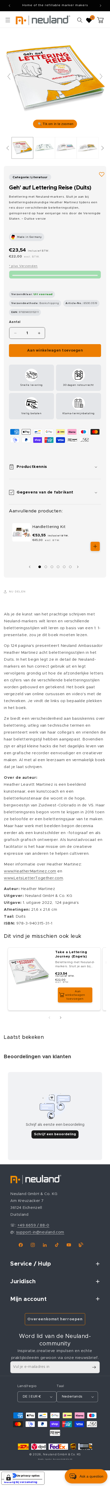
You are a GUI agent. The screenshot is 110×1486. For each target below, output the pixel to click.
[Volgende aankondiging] (100, 5)
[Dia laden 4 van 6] (58, 567)
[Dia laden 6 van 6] (70, 567)
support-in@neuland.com (40, 1232)
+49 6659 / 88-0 (33, 1225)
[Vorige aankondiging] (9, 5)
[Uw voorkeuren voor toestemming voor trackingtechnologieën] (8, 1477)
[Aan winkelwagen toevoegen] (95, 546)
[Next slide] (101, 76)
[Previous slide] (9, 76)
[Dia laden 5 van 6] (64, 567)
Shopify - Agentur (45, 1459)
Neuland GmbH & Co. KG (62, 1454)
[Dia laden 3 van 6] (52, 567)
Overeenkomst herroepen (54, 1319)
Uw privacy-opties (28, 1475)
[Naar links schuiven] (31, 566)
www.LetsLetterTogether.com (33, 878)
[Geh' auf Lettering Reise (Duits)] (22, 148)
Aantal (15, 322)
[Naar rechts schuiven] (79, 566)
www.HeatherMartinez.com (30, 871)
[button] (7, 20)
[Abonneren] (94, 1367)
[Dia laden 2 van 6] (46, 567)
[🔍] (55, 79)
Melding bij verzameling (20, 1481)
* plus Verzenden (23, 265)
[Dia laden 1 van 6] (40, 567)
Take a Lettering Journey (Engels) (71, 954)
